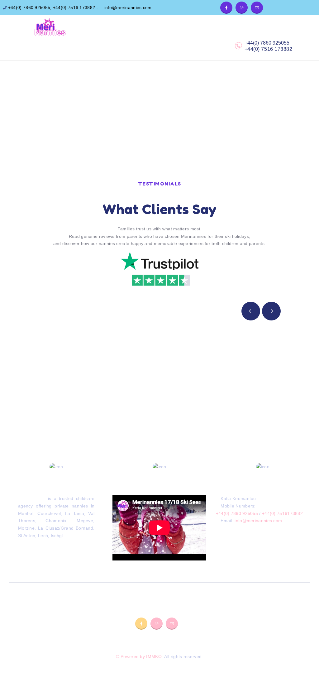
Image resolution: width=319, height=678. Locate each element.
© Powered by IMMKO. (139, 656)
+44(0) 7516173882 (282, 513)
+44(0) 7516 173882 (74, 7)
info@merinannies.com (127, 7)
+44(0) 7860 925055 (28, 7)
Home (140, 96)
